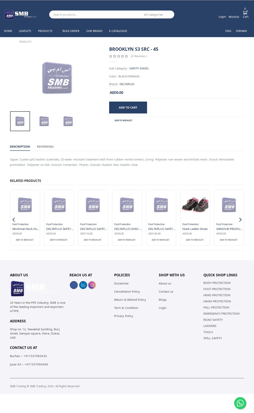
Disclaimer (121, 283)
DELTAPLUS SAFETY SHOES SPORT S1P (60, 229)
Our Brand (94, 31)
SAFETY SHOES (139, 68)
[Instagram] (92, 285)
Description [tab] (20, 146)
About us (165, 283)
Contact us (166, 291)
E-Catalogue (118, 31)
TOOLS (208, 332)
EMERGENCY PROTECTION (221, 313)
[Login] (222, 12)
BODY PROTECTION (217, 283)
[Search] (170, 14)
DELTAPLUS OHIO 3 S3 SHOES (128, 229)
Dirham (241, 31)
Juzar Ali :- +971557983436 (29, 364)
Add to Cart (128, 107)
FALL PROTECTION (216, 307)
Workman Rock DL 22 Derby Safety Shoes (26, 229)
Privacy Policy (123, 316)
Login (162, 308)
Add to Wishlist (123, 120)
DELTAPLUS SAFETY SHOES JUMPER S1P (94, 229)
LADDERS (209, 326)
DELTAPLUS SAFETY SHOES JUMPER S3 (162, 229)
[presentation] (17, 78)
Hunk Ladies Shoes (195, 229)
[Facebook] (74, 285)
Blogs (162, 300)
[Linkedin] (83, 285)
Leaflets (25, 31)
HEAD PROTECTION (216, 295)
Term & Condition (126, 308)
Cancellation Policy (127, 291)
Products (45, 31)
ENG (228, 31)
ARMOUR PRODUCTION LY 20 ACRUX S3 (230, 229)
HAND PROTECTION (217, 301)
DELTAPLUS (127, 84)
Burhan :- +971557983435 (28, 356)
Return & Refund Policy (130, 300)
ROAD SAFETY (213, 320)
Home (8, 31)
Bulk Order (71, 31)
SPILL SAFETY (212, 338)
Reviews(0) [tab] (45, 146)
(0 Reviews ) (139, 56)
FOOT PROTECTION (216, 289)
